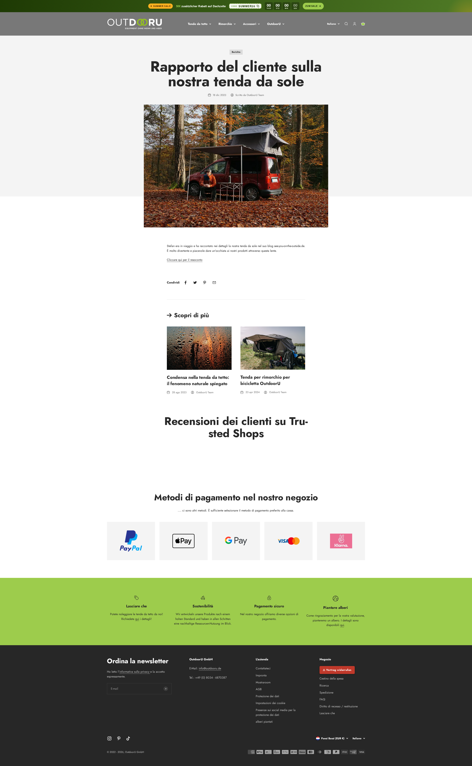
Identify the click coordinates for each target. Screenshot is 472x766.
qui (137, 619)
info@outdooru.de (210, 668)
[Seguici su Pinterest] (118, 738)
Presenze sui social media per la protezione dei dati (276, 712)
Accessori (249, 24)
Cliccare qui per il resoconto (184, 260)
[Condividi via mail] (214, 282)
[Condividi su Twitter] (195, 282)
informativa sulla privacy (134, 672)
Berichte (236, 52)
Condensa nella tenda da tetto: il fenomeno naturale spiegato (198, 380)
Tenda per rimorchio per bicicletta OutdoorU (265, 380)
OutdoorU (274, 24)
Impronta (261, 675)
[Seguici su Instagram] (109, 738)
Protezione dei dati (267, 696)
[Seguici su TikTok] (128, 738)
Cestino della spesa (331, 678)
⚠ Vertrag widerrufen (337, 670)
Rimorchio (225, 24)
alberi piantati (264, 722)
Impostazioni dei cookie (270, 703)
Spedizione (326, 692)
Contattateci (263, 668)
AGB (259, 689)
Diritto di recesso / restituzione (339, 706)
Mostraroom (263, 682)
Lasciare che (327, 713)
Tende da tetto (197, 24)
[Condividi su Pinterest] (204, 282)
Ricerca (324, 685)
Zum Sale (311, 6)
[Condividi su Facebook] (185, 282)
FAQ (322, 699)
